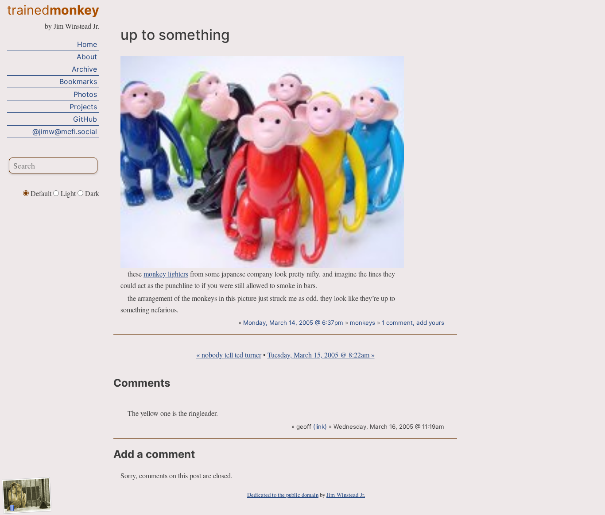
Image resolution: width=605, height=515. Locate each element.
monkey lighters (165, 273)
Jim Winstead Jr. (345, 495)
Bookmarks (78, 81)
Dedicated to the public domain (282, 495)
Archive (84, 69)
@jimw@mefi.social (64, 131)
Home (87, 44)
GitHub (85, 119)
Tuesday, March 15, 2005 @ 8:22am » (321, 354)
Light (68, 193)
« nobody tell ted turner (228, 354)
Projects (83, 106)
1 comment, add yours (413, 322)
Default (41, 193)
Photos (85, 93)
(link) (320, 426)
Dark (91, 193)
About (87, 56)
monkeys (362, 322)
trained (53, 10)
